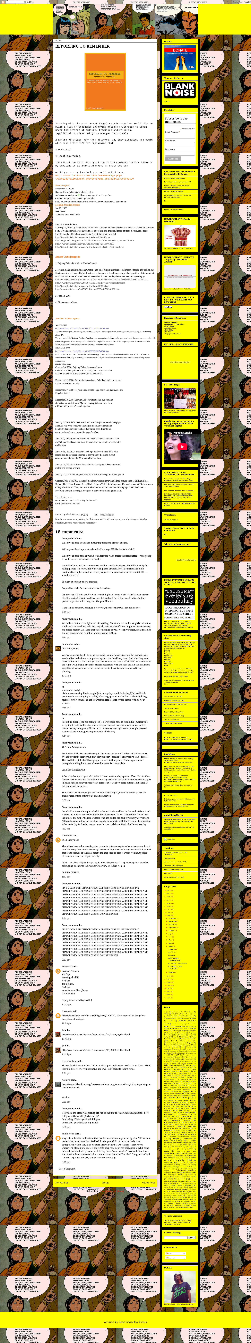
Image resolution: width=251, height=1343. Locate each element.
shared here (74, 503)
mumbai (193, 1126)
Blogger (142, 1322)
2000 (169, 995)
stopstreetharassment (171, 1177)
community (180, 1057)
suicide (166, 1185)
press (188, 1140)
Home (105, 1182)
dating (166, 1063)
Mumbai (167, 652)
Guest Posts (177, 1089)
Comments (171, 1258)
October (172, 924)
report (68, 523)
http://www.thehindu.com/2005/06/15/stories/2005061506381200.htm (87, 289)
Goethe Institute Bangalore (173, 869)
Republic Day (192, 1153)
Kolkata (167, 650)
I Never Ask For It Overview (173, 191)
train (191, 1193)
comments (170, 1057)
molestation (168, 1124)
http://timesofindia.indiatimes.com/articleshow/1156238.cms (82, 286)
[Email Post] (96, 515)
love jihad (190, 1110)
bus (183, 1047)
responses (179, 1157)
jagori (168, 1102)
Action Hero (172, 1016)
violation (177, 1201)
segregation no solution (171, 1164)
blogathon (179, 1045)
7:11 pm (66, 612)
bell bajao (181, 1033)
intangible (178, 1100)
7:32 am (66, 829)
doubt (175, 1073)
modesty (190, 1122)
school (191, 1162)
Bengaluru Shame (180, 1035)
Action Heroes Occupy (177, 1024)
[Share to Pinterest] (112, 514)
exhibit (191, 1079)
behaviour (170, 1033)
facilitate (174, 1081)
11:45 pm (66, 1039)
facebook (166, 1081)
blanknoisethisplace (186, 1043)
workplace (172, 1207)
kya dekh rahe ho (187, 1106)
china (166, 1055)
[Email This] (101, 514)
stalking (190, 1170)
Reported (171, 955)
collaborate (193, 1055)
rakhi (191, 1144)
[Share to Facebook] (109, 514)
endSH (166, 1075)
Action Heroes (187, 1020)
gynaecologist (176, 1091)
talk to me (187, 1187)
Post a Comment (67, 1169)
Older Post (148, 1182)
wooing (187, 1205)
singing (176, 1169)
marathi (166, 1116)
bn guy (187, 1045)
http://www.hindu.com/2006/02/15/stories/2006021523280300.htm (82, 328)
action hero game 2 (184, 1018)
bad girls (184, 1031)
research (169, 1155)
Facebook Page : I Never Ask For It (176, 704)
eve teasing (176, 1075)
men (194, 1120)
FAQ (181, 1081)
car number (190, 1049)
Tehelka (193, 1189)
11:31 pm (66, 676)
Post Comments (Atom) (112, 1191)
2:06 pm (66, 1073)
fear (186, 1081)
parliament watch (183, 1136)
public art (176, 1142)
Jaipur (166, 665)
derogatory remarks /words (175, 1069)
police (180, 1140)
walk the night (183, 1203)
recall (181, 1149)
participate (140, 519)
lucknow (166, 1112)
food (165, 1085)
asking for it (85, 519)
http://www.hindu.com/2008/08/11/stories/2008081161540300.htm (82, 351)
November (172, 921)
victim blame (167, 1201)
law (172, 1108)
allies (191, 1026)
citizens (173, 1055)
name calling (168, 1130)
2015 (169, 897)
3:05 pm (66, 1162)
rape (165, 1147)
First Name (170, 141)
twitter (166, 1197)
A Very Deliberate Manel (183, 1014)
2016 (169, 894)
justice (168, 1104)
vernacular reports (188, 1199)
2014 (169, 900)
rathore (174, 1149)
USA (192, 1197)
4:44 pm (66, 736)
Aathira (66, 1080)
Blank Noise (183, 1037)
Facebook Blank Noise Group (174, 716)
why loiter (170, 1205)
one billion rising (169, 1134)
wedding (193, 1203)
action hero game (187, 1016)
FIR (165, 535)
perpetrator (188, 1138)
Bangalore (168, 654)
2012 (169, 906)
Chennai (167, 659)
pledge (173, 1140)
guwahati (166, 1091)
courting (167, 1061)
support (173, 1185)
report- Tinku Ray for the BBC (83, 500)
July (170, 934)
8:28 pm (66, 1102)
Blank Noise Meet (173, 1041)
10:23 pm (66, 1023)
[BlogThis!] (104, 514)
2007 (169, 979)
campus (176, 1049)
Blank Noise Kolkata (189, 1039)
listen (188, 1108)
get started (183, 1085)
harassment (179, 1093)
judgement (193, 1102)
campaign (167, 1049)
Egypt (191, 1073)
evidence (190, 1077)
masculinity (186, 1116)
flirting (190, 1083)
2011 (169, 909)
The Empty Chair (191, 1191)
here (165, 787)
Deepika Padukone (187, 1063)
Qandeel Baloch (174, 1144)
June (170, 937)
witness (178, 1205)
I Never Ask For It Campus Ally (174, 178)
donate (169, 1073)
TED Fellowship (169, 858)
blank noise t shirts (189, 1041)
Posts (170, 1254)
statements (176, 1172)
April (170, 943)
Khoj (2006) (168, 873)
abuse (194, 1014)
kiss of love (176, 1106)
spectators (181, 1170)
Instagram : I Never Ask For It (174, 700)
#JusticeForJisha (174, 1012)
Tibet (168, 1193)
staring (166, 1172)
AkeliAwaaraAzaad (179, 1026)
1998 (169, 998)
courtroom (175, 1061)
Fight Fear (176, 1083)
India (171, 1100)
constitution (168, 1059)
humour (193, 1095)
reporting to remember (84, 523)
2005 (169, 985)
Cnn (186, 1055)
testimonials (177, 1191)
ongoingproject (183, 1134)
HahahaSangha (188, 1091)
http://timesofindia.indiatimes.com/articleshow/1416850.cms (82, 237)
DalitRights (184, 1061)
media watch (174, 1118)
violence (185, 1201)
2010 (169, 912)
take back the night (176, 1187)
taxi (195, 1187)
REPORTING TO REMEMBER (177, 963)
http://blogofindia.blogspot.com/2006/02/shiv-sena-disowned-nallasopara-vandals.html (94, 240)
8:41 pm (66, 637)
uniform (174, 1197)
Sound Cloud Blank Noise (173, 723)
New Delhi (167, 657)
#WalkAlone (188, 1012)
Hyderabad (168, 655)
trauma (174, 1195)
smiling (190, 1169)
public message (188, 1142)
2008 (169, 976)
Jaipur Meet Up (176, 1102)
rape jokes (186, 1147)
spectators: (172, 952)
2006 (169, 982)
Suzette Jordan (184, 1185)
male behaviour (190, 1112)
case (165, 1051)
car (183, 1049)
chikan (169, 1053)
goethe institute (182, 1087)
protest (168, 1142)
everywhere (182, 1077)
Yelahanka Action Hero (184, 1207)
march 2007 (175, 1116)
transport (167, 1195)
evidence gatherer (169, 1079)
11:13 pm (66, 1005)
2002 (169, 988)
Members (167, 1120)
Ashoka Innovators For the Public (175, 862)
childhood (190, 1053)
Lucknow (167, 661)
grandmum (193, 1087)
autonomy (176, 1031)
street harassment (189, 1177)
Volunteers (170, 1203)
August (171, 930)
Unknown (67, 836)
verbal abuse (176, 1199)
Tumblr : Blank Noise (171, 708)
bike (189, 1035)
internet (193, 1100)
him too (177, 1095)
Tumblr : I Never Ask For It (173, 697)
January (171, 972)
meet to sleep (186, 1118)
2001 (169, 991)
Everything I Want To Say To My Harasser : (178, 490)
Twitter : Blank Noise (171, 719)
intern (185, 1100)
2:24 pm (66, 918)
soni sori (173, 1170)
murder (169, 1128)
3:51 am (66, 800)
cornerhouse (189, 1059)
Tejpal (168, 1191)
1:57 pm (66, 877)
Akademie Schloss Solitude (173, 865)
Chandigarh (168, 663)
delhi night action (172, 1067)
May (170, 940)
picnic (166, 1140)
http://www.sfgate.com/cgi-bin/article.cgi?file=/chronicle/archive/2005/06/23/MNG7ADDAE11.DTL (101, 279)
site (183, 1169)
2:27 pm (66, 960)
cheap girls (182, 1051)
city (181, 1055)
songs (166, 1170)
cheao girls (173, 1051)
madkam (180, 1112)
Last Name (170, 149)
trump (181, 1195)
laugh (166, 1108)
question (59, 523)
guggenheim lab (188, 1089)
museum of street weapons (184, 1128)
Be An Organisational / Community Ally (178, 182)
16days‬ (166, 1014)
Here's (182, 676)
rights (186, 1157)
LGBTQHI (180, 1108)
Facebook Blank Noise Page (173, 712)
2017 (169, 890)
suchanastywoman (188, 1183)
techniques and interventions (177, 1189)
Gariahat (173, 1085)
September (172, 927)
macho (173, 1112)
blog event (168, 1045)
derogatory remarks (187, 1067)
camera (190, 1047)
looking (181, 1110)
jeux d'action (69, 1061)
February (172, 949)
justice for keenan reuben (181, 1104)
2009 (169, 915)
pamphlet (172, 1136)
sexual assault (172, 1167)
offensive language (187, 1132)
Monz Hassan (171, 1126)
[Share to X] (107, 514)
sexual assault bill (185, 1167)
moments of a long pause (181, 1124)
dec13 (174, 1063)
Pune (165, 1144)
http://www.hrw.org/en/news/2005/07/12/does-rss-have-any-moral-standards (90, 283)
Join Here (168, 307)
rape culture (176, 1147)
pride (194, 1140)
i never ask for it (100, 519)
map (191, 1114)
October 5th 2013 (174, 1132)
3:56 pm (66, 1127)
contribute (178, 1059)
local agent (115, 519)
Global (173, 1087)
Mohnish (66, 967)
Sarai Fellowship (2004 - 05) (174, 877)
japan (185, 1102)
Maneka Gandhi (183, 1114)
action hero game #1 (170, 1018)
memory (187, 1120)
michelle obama (173, 1122)
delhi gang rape (190, 1065)
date (192, 1061)
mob (183, 1122)
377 (172, 1014)
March (171, 946)
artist (186, 1028)
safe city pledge (176, 1160)
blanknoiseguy (171, 1043)
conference (190, 1057)
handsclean (68, 1134)
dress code (183, 1073)
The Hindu (60, 497)
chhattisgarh (192, 1051)
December (172, 918)
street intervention (176, 1179)
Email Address (172, 132)
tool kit (175, 1193)
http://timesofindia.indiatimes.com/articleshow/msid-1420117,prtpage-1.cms (89, 247)
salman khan (183, 1162)
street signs (185, 1181)
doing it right (177, 1071)
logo (174, 1110)
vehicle (166, 1199)
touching (184, 1193)
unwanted (183, 1197)
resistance (179, 1155)
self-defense (184, 1164)
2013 (169, 903)
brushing (175, 1047)
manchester (171, 1114)
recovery (178, 1151)
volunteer (193, 1201)
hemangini (67, 644)
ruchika (193, 1157)
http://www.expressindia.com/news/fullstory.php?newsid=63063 (84, 244)
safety (175, 1162)
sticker (190, 1175)
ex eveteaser (182, 1079)
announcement (70, 519)
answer (180, 1028)
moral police (128, 519)
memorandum (177, 1120)
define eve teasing (172, 1065)
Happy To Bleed (168, 1093)
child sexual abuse (179, 1053)
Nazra (177, 1130)
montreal (193, 1124)
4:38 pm (66, 708)
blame (173, 1037)
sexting (193, 1164)
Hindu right (185, 1095)
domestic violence (190, 1071)
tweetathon (189, 1195)
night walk (185, 1130)
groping (169, 1089)
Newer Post (62, 1182)
